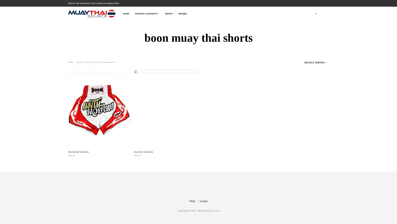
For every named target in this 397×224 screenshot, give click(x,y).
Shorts (169, 14)
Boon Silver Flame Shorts (143, 152)
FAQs (192, 201)
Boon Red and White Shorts (78, 152)
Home (126, 14)
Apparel (182, 14)
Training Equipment (146, 14)
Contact (204, 201)
